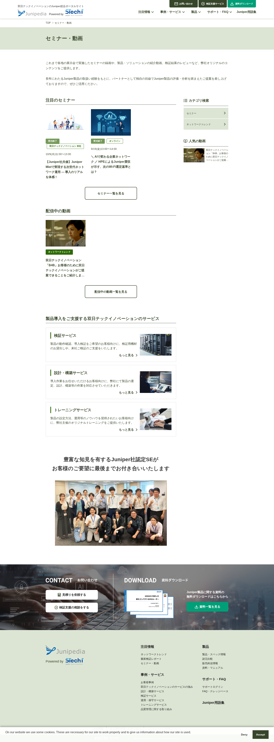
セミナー (191, 113)
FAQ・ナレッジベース (215, 691)
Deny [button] (244, 734)
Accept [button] (260, 734)
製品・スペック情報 (214, 654)
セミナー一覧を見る (110, 193)
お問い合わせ (186, 3)
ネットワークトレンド (199, 124)
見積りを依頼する (74, 594)
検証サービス (148, 695)
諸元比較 (207, 658)
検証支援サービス (215, 3)
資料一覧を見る (209, 606)
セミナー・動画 (150, 663)
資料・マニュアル (212, 667)
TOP (48, 22)
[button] (6, 737)
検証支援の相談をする (74, 607)
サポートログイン (212, 686)
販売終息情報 (210, 663)
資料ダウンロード (244, 3)
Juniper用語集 (213, 702)
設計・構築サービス (152, 691)
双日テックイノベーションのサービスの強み (167, 686)
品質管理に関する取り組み (156, 709)
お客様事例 (147, 682)
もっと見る (126, 355)
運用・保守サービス (152, 700)
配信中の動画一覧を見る (111, 291)
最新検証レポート (151, 658)
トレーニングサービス (154, 704)
